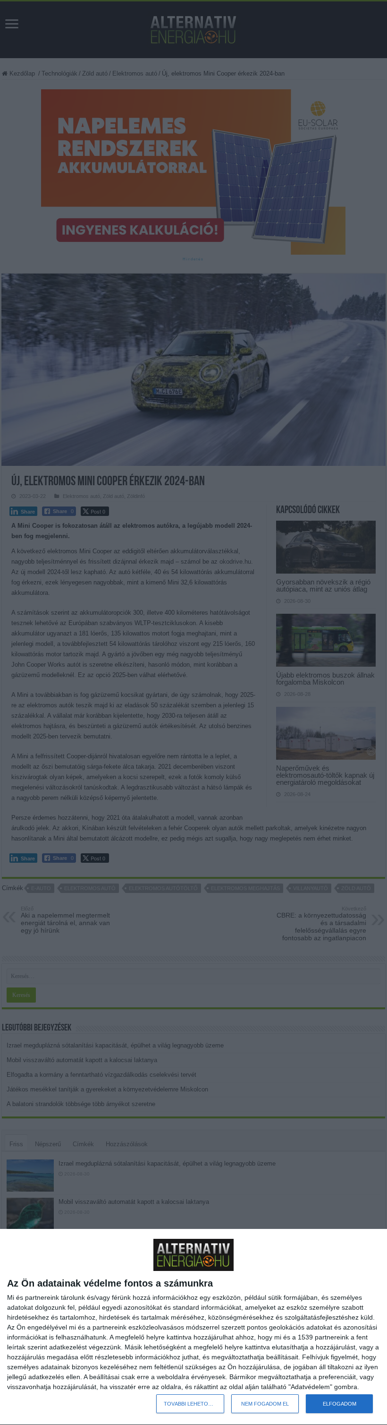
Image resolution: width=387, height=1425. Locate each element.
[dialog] (193, 1327)
